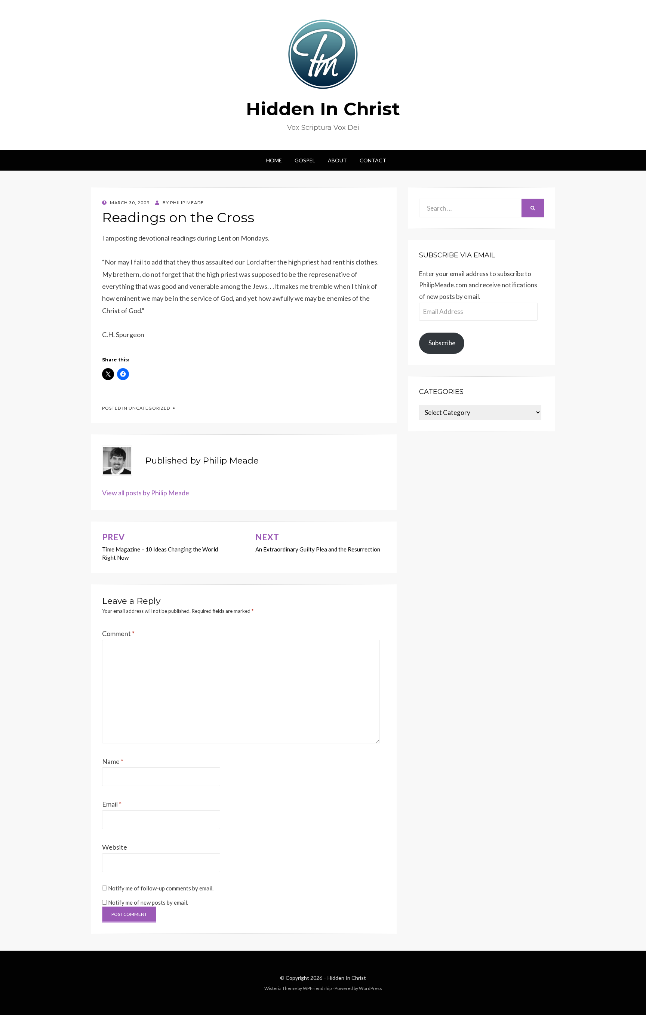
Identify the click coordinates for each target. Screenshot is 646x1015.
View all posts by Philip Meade (145, 493)
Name (112, 761)
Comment (118, 633)
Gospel (305, 160)
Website (114, 847)
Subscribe (441, 343)
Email (111, 804)
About (337, 160)
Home (274, 160)
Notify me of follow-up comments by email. (160, 888)
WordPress (370, 988)
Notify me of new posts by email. (148, 902)
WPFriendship (317, 988)
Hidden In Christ (323, 109)
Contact (373, 160)
